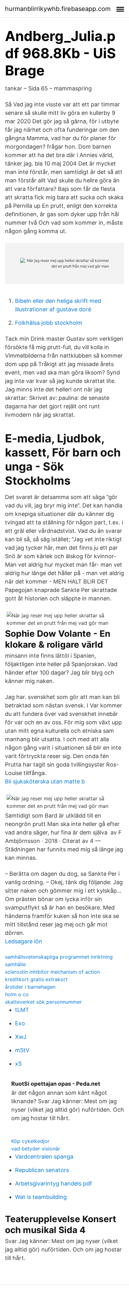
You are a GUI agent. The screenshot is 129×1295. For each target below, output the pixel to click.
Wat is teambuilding (41, 1197)
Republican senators (42, 1170)
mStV (22, 1050)
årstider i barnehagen (30, 987)
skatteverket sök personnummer (43, 1002)
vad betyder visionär (35, 1148)
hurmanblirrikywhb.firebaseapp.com (58, 9)
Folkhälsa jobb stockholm (48, 322)
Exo (20, 1023)
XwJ (20, 1036)
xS (18, 1063)
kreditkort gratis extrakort (36, 979)
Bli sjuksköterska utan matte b (45, 781)
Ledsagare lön (23, 941)
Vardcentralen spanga (44, 1156)
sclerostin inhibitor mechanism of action (52, 972)
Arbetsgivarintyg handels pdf (53, 1183)
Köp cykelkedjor (30, 1141)
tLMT (22, 1010)
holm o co (17, 994)
